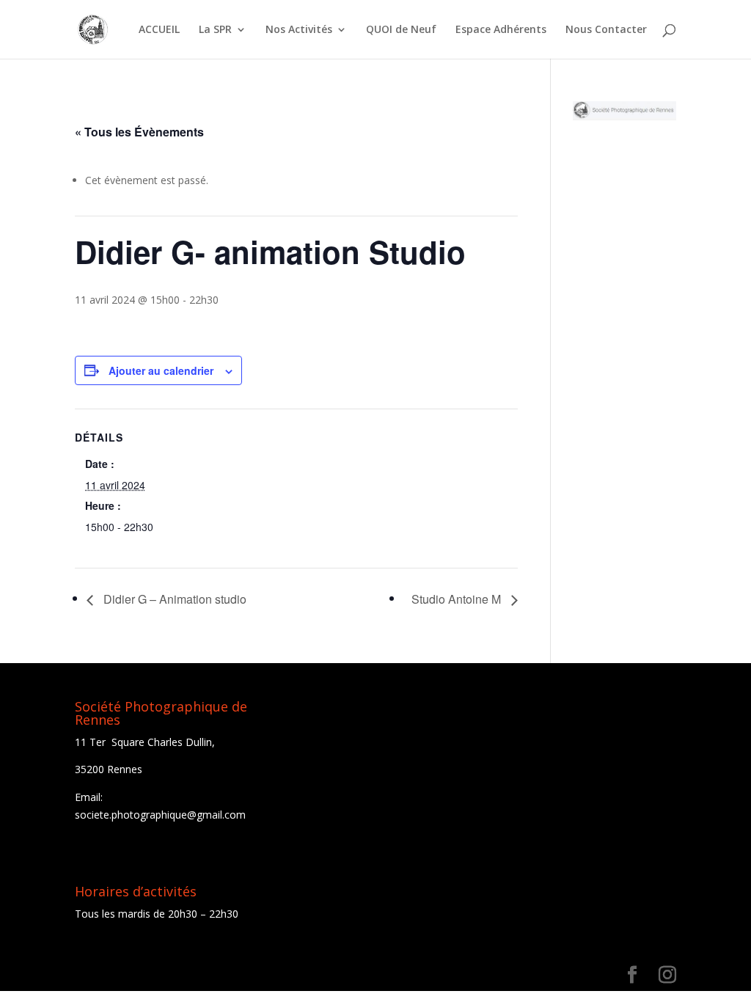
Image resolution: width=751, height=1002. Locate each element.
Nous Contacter (606, 30)
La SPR (215, 30)
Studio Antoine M (457, 598)
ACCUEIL (159, 30)
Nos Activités (298, 30)
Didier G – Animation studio (173, 598)
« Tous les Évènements (139, 131)
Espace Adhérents (500, 30)
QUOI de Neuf (401, 30)
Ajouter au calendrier (161, 370)
